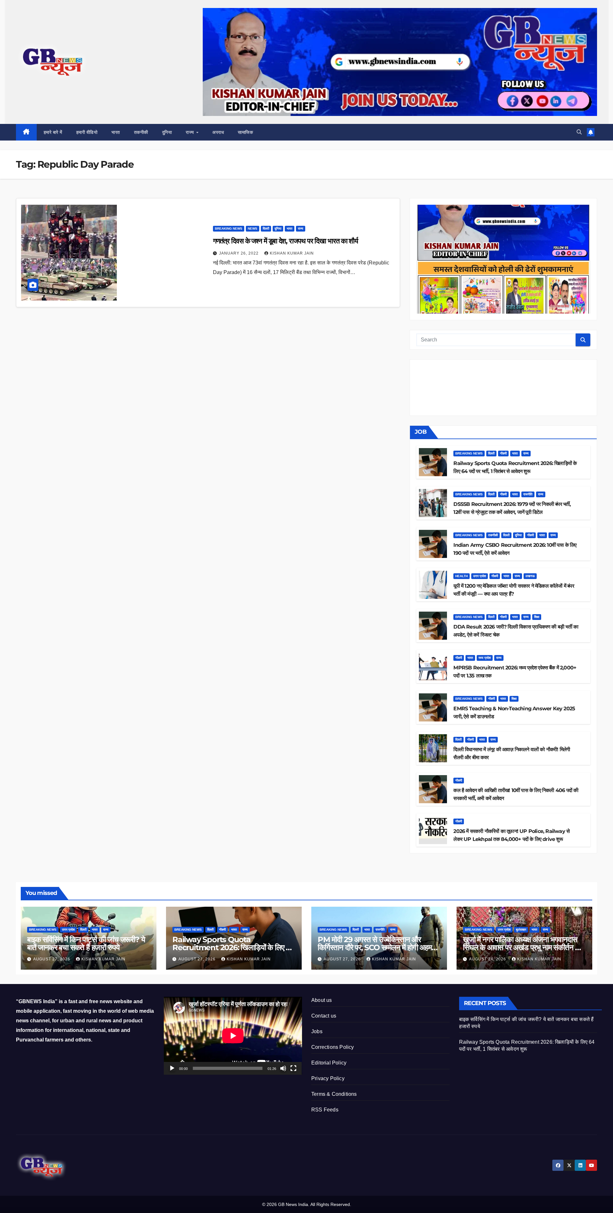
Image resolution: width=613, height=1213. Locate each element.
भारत (115, 132)
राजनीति (528, 494)
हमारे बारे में (53, 132)
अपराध (218, 132)
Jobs (316, 1031)
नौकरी (503, 453)
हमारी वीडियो (87, 132)
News (252, 228)
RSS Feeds (324, 1109)
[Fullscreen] (293, 1068)
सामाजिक (245, 132)
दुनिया (167, 132)
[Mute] (283, 1068)
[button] (579, 132)
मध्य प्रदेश (485, 658)
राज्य (190, 132)
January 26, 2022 (239, 253)
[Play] (172, 1068)
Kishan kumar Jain (292, 253)
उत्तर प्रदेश (479, 576)
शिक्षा (536, 617)
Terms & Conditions (334, 1094)
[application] (233, 1035)
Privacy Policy (327, 1078)
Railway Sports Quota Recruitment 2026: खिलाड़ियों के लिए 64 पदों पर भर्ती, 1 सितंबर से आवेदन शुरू (233, 947)
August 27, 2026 (52, 959)
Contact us (323, 1015)
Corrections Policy (332, 1047)
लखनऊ (530, 576)
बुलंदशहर (521, 929)
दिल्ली (266, 228)
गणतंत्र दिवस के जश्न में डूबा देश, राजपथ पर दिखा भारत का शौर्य (285, 241)
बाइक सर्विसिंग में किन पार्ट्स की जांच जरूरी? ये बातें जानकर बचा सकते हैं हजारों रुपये (86, 943)
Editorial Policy (328, 1062)
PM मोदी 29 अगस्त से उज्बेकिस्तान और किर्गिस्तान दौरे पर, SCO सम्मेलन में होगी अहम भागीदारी (375, 947)
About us (321, 1000)
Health (461, 576)
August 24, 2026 (488, 959)
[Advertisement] (208, 358)
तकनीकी (141, 132)
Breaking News (228, 228)
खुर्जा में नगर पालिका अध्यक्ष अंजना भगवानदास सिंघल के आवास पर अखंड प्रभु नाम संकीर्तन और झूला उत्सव (523, 947)
